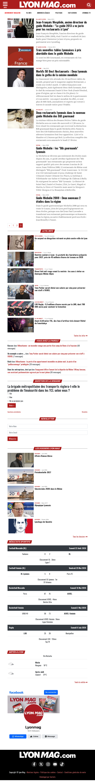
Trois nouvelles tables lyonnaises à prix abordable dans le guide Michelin (58, 52)
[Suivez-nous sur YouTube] (54, 765)
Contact (60, 772)
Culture (38, 68)
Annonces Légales (43, 13)
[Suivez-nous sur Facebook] (34, 714)
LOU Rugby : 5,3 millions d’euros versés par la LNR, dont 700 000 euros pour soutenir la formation (60, 305)
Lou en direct (39, 302)
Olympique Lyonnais (43, 505)
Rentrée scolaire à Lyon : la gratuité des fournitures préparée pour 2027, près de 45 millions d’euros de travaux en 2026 (61, 256)
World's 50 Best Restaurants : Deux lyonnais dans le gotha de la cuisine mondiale (61, 73)
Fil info (28, 13)
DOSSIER (37, 453)
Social (38, 145)
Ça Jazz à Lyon (41, 19)
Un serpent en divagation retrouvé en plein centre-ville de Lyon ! (61, 239)
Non (10, 397)
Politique (58, 13)
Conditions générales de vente (75, 772)
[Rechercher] (88, 5)
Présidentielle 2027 (43, 472)
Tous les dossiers (79, 536)
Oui (10, 393)
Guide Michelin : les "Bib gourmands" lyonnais (57, 150)
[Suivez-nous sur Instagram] (47, 765)
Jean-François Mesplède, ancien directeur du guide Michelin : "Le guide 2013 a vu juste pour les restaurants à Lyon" (61, 25)
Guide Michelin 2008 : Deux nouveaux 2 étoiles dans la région (58, 200)
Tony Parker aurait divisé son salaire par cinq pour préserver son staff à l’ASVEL (60, 289)
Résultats (84, 412)
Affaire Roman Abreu (43, 455)
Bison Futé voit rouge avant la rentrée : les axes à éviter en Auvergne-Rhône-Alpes (59, 272)
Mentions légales (33, 772)
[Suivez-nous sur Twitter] (40, 765)
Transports (39, 269)
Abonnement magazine (13, 13)
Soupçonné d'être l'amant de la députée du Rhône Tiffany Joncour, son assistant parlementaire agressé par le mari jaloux (47, 371)
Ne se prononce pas (16, 401)
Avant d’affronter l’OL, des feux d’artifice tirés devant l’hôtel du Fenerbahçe (60, 322)
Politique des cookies (48, 772)
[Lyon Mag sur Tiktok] (61, 765)
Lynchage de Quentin (43, 521)
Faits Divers (72, 13)
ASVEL (36, 285)
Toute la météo (80, 682)
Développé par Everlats (47, 777)
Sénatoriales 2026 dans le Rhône (48, 488)
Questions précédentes (14, 412)
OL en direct (39, 318)
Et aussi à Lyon (41, 47)
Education (38, 252)
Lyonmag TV (86, 13)
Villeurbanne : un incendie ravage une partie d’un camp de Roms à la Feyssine (47, 345)
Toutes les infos (80, 335)
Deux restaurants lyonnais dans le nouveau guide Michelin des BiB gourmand (60, 114)
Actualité (39, 110)
